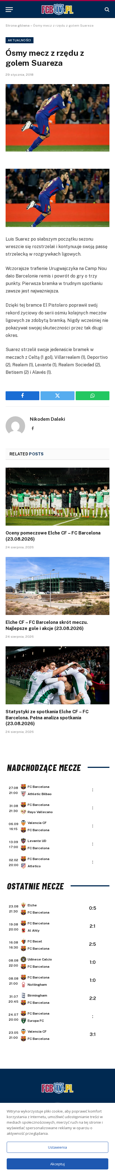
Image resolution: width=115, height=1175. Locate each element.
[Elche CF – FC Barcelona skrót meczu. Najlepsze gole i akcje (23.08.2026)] (57, 586)
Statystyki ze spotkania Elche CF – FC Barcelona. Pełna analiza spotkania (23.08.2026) (47, 718)
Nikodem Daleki (47, 419)
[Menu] (9, 9)
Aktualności (19, 40)
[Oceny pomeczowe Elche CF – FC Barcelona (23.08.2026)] (57, 497)
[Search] (106, 9)
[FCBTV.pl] (57, 9)
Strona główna (18, 25)
